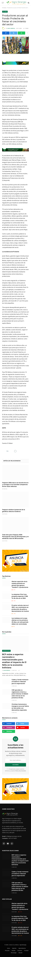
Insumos (19, 950)
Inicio (8, 948)
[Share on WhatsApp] (21, 33)
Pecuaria (5, 11)
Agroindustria (6, 650)
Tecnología (13, 952)
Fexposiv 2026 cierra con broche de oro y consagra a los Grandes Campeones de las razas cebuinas (15, 484)
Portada (4, 7)
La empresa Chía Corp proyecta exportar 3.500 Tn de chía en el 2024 (20, 596)
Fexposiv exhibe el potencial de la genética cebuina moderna (13, 510)
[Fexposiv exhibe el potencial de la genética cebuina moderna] (15, 499)
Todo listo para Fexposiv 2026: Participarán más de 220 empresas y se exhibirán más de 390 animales (15, 536)
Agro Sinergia (11, 28)
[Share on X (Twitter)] (13, 33)
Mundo (20, 952)
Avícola (13, 950)
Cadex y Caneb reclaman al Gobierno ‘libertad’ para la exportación (20, 681)
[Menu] (3, 3)
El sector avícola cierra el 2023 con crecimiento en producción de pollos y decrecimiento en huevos (20, 608)
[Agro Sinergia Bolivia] (16, 2)
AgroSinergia (23, 945)
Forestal (26, 950)
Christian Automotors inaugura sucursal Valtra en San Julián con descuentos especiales (20, 707)
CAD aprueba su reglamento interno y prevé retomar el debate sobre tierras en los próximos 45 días (20, 694)
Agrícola (14, 948)
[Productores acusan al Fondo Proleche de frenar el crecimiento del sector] (15, 45)
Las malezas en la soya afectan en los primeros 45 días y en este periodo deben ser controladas (20, 621)
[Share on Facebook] (6, 33)
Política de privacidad (20, 771)
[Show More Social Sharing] (27, 33)
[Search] (28, 3)
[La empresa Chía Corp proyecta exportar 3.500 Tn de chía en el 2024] (6, 596)
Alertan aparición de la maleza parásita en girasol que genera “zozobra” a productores (20, 584)
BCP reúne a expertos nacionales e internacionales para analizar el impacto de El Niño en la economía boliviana (14, 661)
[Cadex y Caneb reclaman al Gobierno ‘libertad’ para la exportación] (6, 681)
